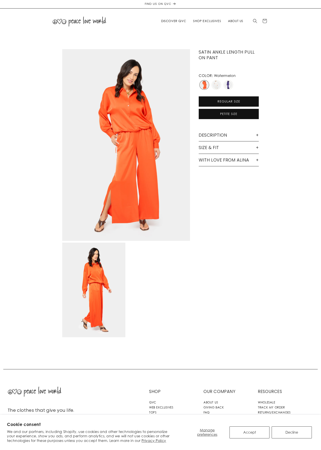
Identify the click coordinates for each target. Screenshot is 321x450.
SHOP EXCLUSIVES (207, 21)
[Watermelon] (204, 85)
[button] (174, 21)
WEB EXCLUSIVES (161, 407)
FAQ (207, 412)
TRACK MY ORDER (271, 407)
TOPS (152, 412)
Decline (291, 432)
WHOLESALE (266, 402)
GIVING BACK (214, 407)
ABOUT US (211, 402)
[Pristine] (216, 85)
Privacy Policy (154, 440)
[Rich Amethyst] (228, 85)
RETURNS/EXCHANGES (274, 412)
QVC (152, 402)
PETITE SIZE (228, 114)
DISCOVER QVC (173, 21)
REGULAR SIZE (228, 101)
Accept (249, 432)
